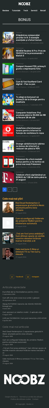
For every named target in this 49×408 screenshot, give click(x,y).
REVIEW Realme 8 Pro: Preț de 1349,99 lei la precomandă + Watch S (31, 53)
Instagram (35, 277)
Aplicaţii (18, 79)
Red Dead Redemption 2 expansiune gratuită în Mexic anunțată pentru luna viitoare (30, 206)
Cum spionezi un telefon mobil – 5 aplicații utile (22, 312)
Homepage (20, 48)
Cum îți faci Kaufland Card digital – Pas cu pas (29, 82)
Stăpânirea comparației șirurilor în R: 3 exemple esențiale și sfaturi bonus (29, 37)
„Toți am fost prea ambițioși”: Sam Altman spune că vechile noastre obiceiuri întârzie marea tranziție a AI (30, 237)
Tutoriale (19, 32)
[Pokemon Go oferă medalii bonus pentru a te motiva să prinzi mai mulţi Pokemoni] (8, 161)
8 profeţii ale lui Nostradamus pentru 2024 (20, 292)
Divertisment (20, 141)
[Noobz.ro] (24, 4)
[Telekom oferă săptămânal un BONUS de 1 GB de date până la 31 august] (8, 177)
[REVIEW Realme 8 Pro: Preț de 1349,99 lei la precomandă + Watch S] (8, 53)
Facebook (19, 277)
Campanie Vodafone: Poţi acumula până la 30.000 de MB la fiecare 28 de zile (31, 115)
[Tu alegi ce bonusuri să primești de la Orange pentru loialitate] (8, 99)
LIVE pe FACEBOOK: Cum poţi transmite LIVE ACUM (24, 318)
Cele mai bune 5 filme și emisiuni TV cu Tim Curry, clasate (28, 251)
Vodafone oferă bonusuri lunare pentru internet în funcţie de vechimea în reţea (30, 130)
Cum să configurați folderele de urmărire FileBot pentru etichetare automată (30, 221)
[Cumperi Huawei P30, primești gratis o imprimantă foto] (8, 69)
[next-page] (15, 189)
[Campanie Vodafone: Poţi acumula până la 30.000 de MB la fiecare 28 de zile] (8, 115)
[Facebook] (12, 277)
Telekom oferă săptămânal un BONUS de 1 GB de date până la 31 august (31, 177)
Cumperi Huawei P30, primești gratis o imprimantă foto (31, 67)
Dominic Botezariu (22, 43)
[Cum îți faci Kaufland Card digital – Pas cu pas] (8, 84)
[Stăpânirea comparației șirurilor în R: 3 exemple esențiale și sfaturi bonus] (8, 37)
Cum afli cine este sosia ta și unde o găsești (21, 298)
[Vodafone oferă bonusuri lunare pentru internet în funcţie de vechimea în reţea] (8, 130)
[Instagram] (28, 277)
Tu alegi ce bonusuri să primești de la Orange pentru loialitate (30, 99)
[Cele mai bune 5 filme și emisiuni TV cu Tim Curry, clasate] (8, 253)
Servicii (18, 94)
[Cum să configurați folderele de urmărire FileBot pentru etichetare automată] (8, 223)
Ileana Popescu (21, 58)
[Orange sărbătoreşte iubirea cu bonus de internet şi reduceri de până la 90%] (8, 146)
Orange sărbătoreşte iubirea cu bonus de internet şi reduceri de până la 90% (30, 146)
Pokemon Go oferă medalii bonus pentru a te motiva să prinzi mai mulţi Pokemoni (30, 161)
